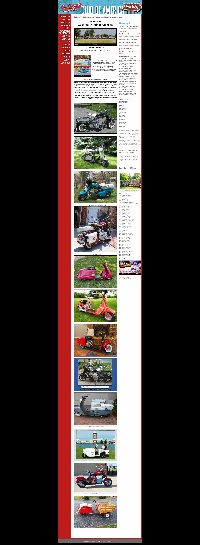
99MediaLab (114, 541)
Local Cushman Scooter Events (64, 32)
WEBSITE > (131, 152)
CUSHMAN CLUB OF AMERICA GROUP (128, 52)
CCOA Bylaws (65, 63)
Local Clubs (66, 36)
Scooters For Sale (65, 40)
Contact (67, 60)
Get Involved (65, 22)
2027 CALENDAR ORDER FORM (127, 43)
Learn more (86, 79)
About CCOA (66, 19)
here (109, 50)
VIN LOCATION (66, 54)
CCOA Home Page (64, 16)
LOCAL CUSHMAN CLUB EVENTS (129, 33)
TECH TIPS (67, 51)
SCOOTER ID (66, 57)
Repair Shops (65, 48)
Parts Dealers (65, 45)
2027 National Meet (65, 26)
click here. (99, 99)
